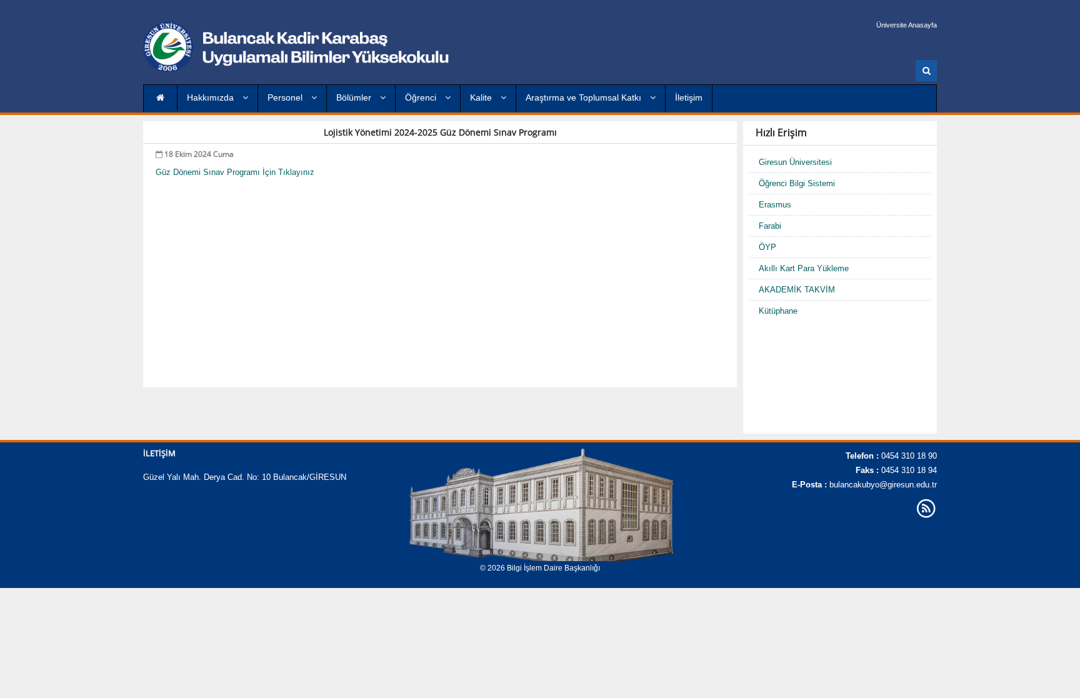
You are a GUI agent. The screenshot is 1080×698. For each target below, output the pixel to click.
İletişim (688, 97)
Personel (286, 97)
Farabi (770, 226)
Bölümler (355, 97)
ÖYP (767, 247)
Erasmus (775, 204)
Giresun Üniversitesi (795, 162)
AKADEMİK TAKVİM (797, 289)
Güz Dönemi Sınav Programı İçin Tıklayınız (235, 172)
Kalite (482, 97)
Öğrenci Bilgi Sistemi (797, 183)
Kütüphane (778, 311)
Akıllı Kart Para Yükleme (804, 268)
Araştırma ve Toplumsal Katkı (585, 97)
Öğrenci (422, 97)
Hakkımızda (211, 97)
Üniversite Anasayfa (906, 25)
